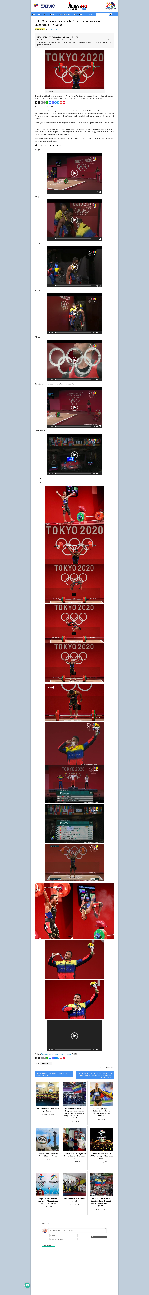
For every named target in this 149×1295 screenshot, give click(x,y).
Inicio (33, 14)
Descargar (68, 1054)
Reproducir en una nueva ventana (52, 1054)
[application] (74, 173)
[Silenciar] (97, 192)
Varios (90, 14)
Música (52, 14)
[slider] (73, 238)
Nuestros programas (63, 14)
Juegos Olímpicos (46, 1063)
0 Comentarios (53, 29)
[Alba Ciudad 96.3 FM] (74, 6)
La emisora (41, 14)
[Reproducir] (49, 192)
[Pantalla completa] (100, 192)
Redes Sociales (79, 14)
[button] (74, 173)
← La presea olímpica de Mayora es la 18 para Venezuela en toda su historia (53, 1074)
